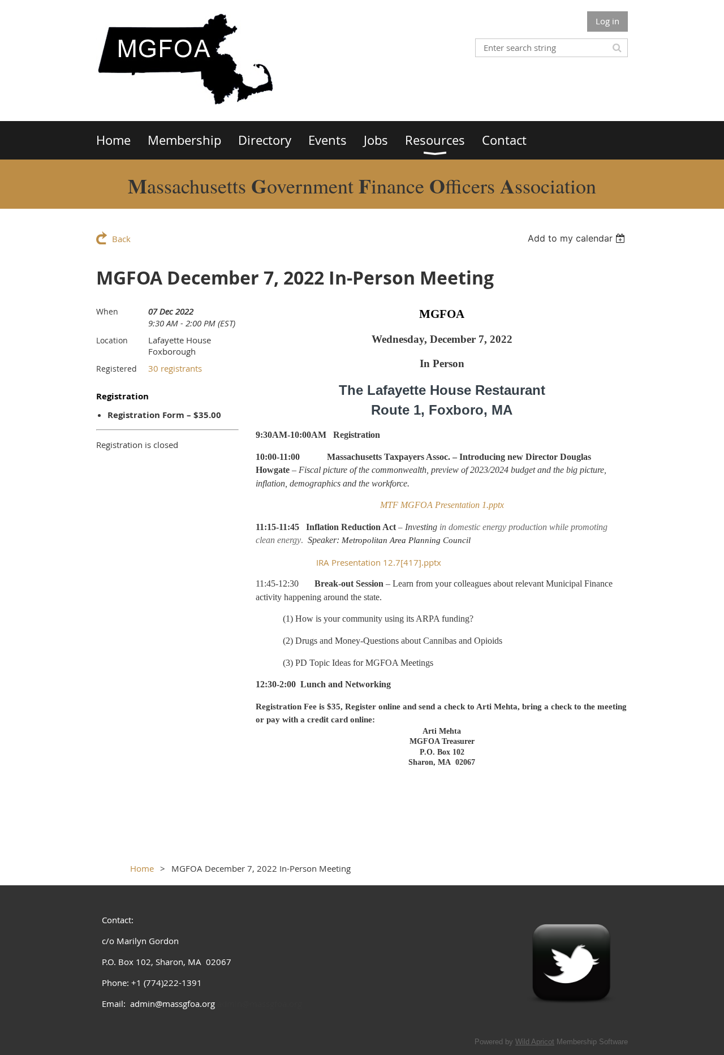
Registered (116, 368)
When (107, 311)
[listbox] (578, 238)
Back (121, 238)
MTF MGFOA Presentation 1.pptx (442, 505)
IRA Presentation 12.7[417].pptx (378, 562)
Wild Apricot (534, 1041)
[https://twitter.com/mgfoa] (571, 1017)
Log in (607, 21)
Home (142, 868)
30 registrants (175, 368)
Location (112, 340)
